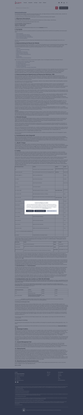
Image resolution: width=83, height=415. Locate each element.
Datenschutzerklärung (45, 208)
